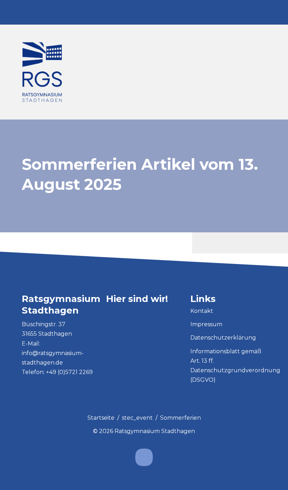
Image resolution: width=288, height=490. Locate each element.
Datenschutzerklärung (223, 337)
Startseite (100, 417)
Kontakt (201, 311)
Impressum (206, 324)
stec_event (137, 417)
